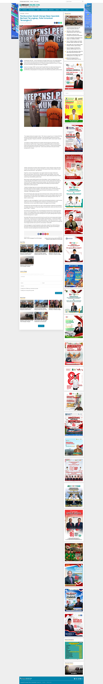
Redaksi (43, 682)
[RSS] (48, 234)
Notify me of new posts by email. (27, 290)
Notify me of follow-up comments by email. (29, 288)
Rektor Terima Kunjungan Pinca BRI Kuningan (33, 238)
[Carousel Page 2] (73, 673)
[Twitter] (41, 234)
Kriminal (25, 23)
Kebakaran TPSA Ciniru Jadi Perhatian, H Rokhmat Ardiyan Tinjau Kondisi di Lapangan (55, 254)
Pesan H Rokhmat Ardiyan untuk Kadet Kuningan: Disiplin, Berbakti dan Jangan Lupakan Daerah (74, 42)
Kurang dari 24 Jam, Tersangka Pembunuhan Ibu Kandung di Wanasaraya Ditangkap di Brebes (41, 321)
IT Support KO (38, 682)
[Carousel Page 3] (74, 673)
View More (41, 325)
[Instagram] (43, 234)
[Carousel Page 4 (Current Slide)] (76, 673)
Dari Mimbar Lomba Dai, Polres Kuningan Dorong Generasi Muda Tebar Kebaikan (74, 35)
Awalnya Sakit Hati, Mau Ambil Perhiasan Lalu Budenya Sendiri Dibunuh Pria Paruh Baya (53, 238)
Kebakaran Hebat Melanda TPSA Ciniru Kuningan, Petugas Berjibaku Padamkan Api (26, 266)
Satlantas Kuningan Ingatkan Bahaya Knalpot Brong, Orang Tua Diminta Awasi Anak (41, 254)
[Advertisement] (43, 80)
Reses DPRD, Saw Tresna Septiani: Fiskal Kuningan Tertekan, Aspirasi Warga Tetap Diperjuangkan (74, 45)
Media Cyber (49, 682)
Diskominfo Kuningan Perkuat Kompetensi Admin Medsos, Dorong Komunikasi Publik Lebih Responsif (26, 254)
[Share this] (55, 23)
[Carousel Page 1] (71, 673)
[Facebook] (38, 234)
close (17, 3)
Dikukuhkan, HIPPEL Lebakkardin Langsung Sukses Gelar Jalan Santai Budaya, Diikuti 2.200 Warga (74, 32)
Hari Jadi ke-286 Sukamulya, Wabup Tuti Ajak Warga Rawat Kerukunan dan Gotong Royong (75, 52)
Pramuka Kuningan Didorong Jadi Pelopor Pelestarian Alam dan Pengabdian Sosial (73, 28)
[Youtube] (45, 234)
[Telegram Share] (59, 23)
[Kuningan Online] (29, 5)
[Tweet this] (57, 23)
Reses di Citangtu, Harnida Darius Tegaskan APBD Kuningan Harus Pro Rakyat (74, 48)
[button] (83, 1)
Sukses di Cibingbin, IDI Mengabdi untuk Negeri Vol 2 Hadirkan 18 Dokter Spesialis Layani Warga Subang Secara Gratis (74, 38)
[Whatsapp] (61, 23)
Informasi (21, 23)
